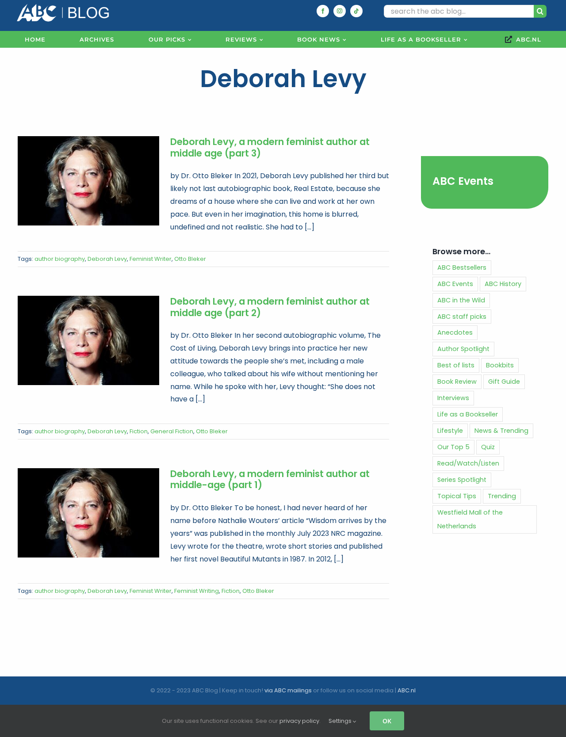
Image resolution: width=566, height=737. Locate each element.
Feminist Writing (196, 591)
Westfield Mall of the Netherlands (470, 519)
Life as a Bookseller (467, 414)
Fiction (139, 431)
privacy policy (299, 721)
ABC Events (462, 181)
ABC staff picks (461, 316)
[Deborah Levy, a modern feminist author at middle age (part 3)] (88, 180)
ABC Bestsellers (461, 267)
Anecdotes (455, 332)
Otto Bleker (190, 259)
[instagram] (339, 11)
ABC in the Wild (461, 300)
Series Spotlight (461, 479)
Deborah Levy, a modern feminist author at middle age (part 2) (270, 307)
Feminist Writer (151, 259)
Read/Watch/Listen (468, 463)
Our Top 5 (453, 447)
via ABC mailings (288, 690)
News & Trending (501, 430)
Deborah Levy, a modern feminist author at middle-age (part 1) (270, 479)
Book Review (457, 381)
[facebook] (323, 11)
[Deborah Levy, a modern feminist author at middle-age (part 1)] (88, 513)
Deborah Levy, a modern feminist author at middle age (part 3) (270, 147)
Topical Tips (456, 496)
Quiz (488, 447)
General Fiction (171, 431)
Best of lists (455, 365)
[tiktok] (356, 11)
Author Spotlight (463, 348)
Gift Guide (504, 381)
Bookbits (500, 365)
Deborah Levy (107, 259)
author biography (59, 259)
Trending (502, 496)
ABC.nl (407, 690)
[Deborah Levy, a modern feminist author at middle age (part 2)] (88, 340)
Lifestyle (450, 430)
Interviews (453, 397)
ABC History (503, 283)
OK (386, 721)
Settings (341, 721)
